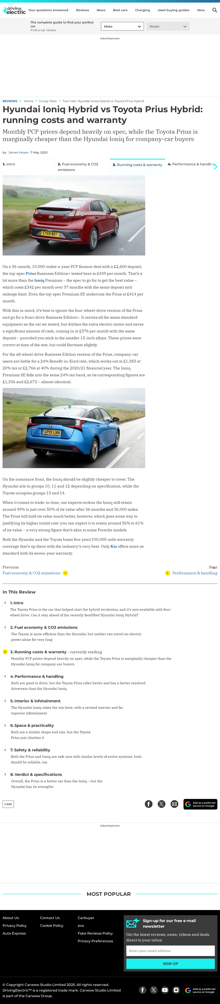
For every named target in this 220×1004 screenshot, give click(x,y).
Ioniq (39, 280)
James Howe (18, 152)
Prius (31, 273)
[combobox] (103, 26)
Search (214, 10)
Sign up (170, 964)
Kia (113, 546)
